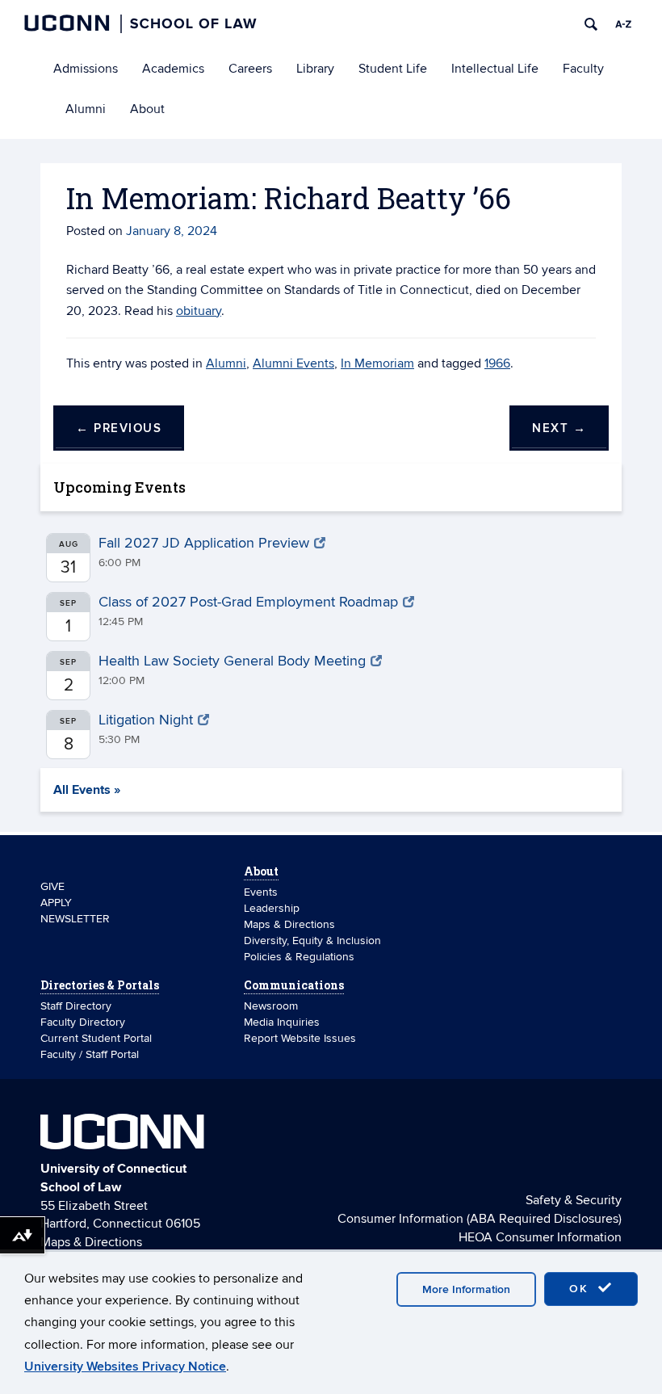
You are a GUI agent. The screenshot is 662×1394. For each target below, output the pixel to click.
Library (315, 69)
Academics (173, 69)
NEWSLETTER (75, 919)
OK (581, 1288)
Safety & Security (574, 1200)
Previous (118, 428)
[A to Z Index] (623, 24)
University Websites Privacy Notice (125, 1366)
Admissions (85, 69)
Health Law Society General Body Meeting (232, 661)
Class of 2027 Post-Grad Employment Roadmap (248, 602)
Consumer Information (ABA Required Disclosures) (479, 1219)
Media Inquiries (282, 1022)
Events (261, 892)
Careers (250, 69)
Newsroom (272, 1006)
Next (559, 428)
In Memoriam (377, 363)
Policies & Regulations (299, 957)
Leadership (272, 908)
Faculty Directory (82, 1022)
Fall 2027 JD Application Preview (203, 543)
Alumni (85, 109)
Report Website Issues (300, 1038)
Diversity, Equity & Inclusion (312, 940)
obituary (198, 311)
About (147, 109)
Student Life (392, 69)
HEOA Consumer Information (540, 1237)
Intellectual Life (494, 69)
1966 (497, 363)
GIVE (52, 886)
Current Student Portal (96, 1038)
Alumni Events (293, 363)
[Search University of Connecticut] (591, 24)
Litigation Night (145, 720)
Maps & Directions (289, 924)
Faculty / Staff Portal (89, 1054)
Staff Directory (75, 1006)
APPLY (56, 902)
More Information (466, 1289)
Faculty (583, 69)
